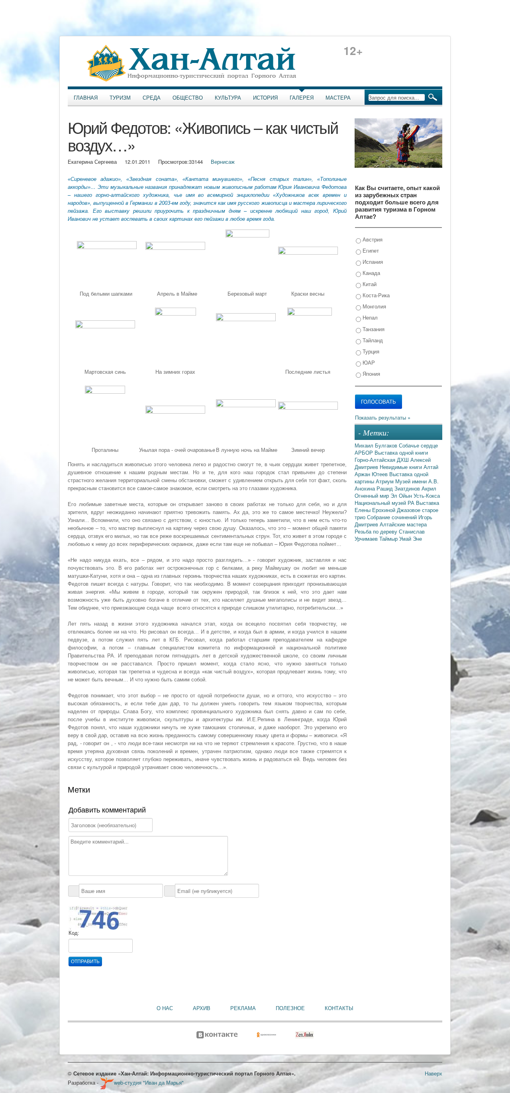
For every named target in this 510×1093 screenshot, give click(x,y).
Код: (74, 933)
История (265, 97)
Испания (372, 261)
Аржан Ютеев (372, 474)
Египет (370, 250)
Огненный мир (372, 495)
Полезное (290, 1008)
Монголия (373, 306)
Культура (228, 97)
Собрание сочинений (392, 517)
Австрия (371, 239)
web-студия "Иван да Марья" (149, 1082)
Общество (188, 97)
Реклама (243, 1008)
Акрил (429, 488)
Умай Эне (410, 538)
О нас (165, 1008)
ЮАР (368, 362)
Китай (369, 284)
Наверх (433, 1073)
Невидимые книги (402, 467)
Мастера (338, 97)
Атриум (385, 481)
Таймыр (389, 538)
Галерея (302, 97)
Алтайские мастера (403, 524)
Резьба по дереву (377, 531)
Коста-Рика (375, 295)
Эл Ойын (402, 495)
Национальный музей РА (385, 502)
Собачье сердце (418, 445)
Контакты (339, 1008)
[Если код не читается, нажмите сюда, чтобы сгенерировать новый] (98, 917)
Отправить (85, 961)
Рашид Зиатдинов (399, 488)
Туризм (120, 97)
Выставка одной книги (401, 452)
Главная (86, 97)
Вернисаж (223, 161)
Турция (370, 351)
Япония (370, 373)
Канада (370, 273)
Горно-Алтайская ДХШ (382, 459)
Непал (369, 317)
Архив (201, 1008)
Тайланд (372, 340)
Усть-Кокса (427, 495)
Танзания (372, 329)
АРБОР (365, 452)
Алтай (431, 467)
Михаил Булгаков (377, 445)
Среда (152, 97)
